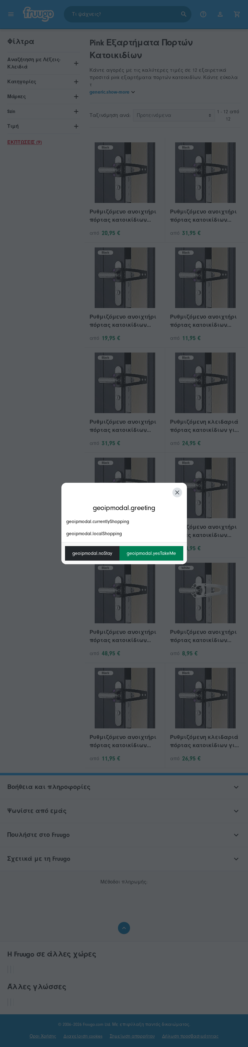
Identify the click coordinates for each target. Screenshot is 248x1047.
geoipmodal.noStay (92, 553)
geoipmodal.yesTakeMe (151, 553)
